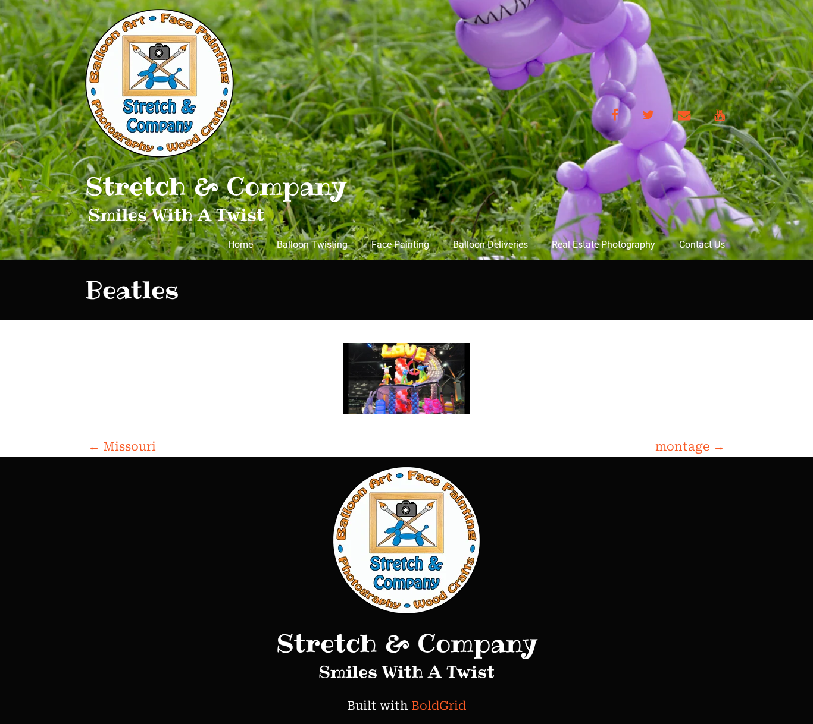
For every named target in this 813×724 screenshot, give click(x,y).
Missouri (122, 446)
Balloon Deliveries (490, 244)
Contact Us (702, 244)
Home (240, 244)
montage (690, 446)
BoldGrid (438, 705)
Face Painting (400, 244)
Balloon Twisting (312, 244)
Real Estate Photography (603, 244)
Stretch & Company (215, 186)
